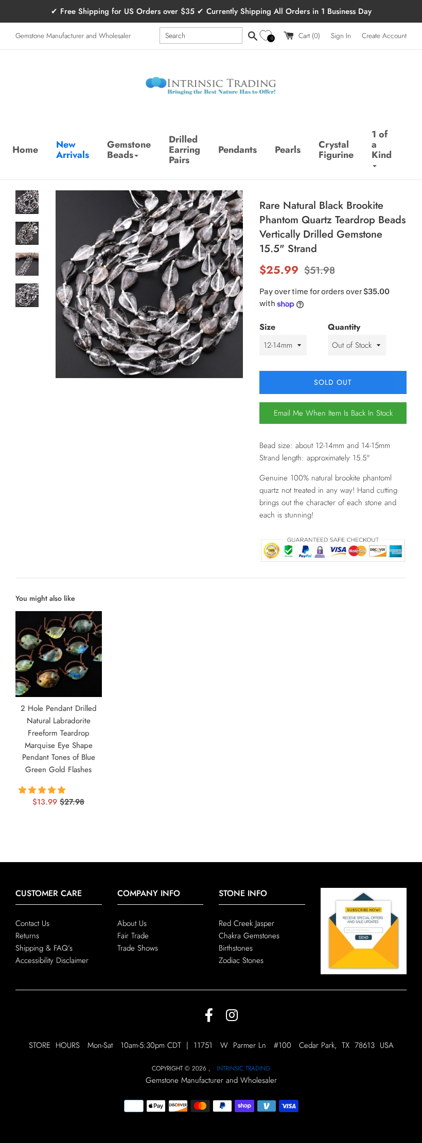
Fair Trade (133, 935)
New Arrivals (72, 150)
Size (267, 327)
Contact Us (32, 923)
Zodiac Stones (241, 960)
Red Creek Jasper (246, 923)
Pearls (288, 149)
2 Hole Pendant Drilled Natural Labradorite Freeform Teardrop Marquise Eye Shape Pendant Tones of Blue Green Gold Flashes (59, 739)
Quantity (344, 327)
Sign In (341, 36)
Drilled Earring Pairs (184, 150)
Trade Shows (137, 948)
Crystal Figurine (336, 150)
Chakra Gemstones (249, 935)
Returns (27, 935)
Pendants (237, 149)
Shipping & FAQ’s (44, 948)
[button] (267, 36)
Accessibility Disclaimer (52, 960)
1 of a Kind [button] (382, 145)
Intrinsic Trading (243, 1068)
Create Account (384, 36)
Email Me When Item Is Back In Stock (333, 413)
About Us (132, 923)
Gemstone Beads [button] (129, 150)
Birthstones (236, 948)
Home (25, 149)
